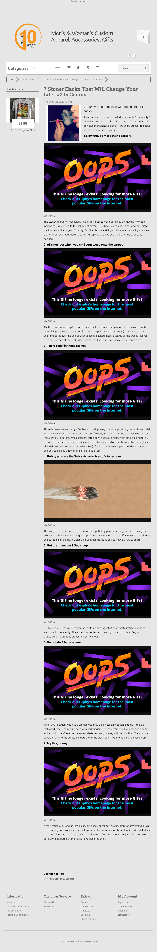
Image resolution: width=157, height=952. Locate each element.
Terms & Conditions (17, 914)
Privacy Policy (14, 910)
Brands (84, 902)
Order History (125, 906)
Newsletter (124, 914)
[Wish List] (70, 67)
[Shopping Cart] (89, 67)
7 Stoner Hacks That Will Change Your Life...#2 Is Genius (73, 79)
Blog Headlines (89, 918)
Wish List (123, 910)
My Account (124, 902)
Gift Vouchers (88, 906)
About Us (10, 902)
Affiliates (85, 910)
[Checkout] (99, 67)
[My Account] (80, 67)
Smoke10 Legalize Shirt (23, 130)
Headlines (28, 79)
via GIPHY (49, 215)
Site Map (48, 906)
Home (57, 67)
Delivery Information (17, 906)
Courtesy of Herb (54, 873)
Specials (85, 914)
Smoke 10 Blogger (64, 878)
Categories (18, 68)
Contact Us (49, 902)
